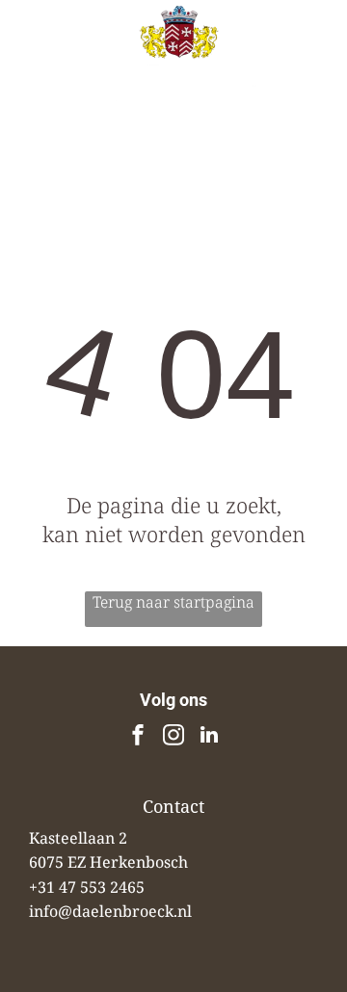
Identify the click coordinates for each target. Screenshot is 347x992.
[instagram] (173, 737)
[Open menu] (309, 54)
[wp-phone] (39, 63)
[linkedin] (209, 737)
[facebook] (137, 737)
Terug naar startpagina (173, 602)
